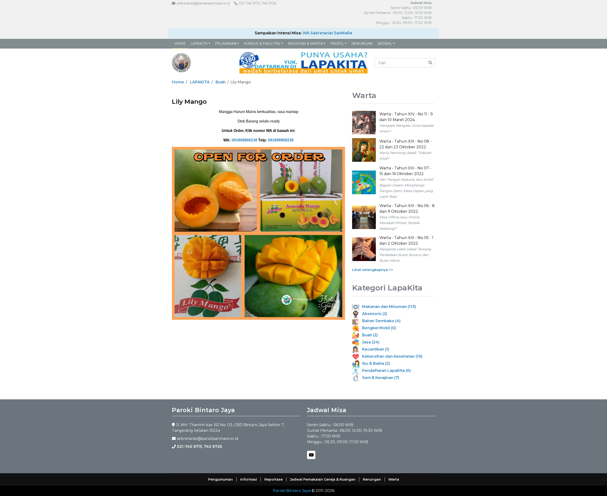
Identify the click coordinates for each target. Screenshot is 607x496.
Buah (220, 82)
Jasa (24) (369, 342)
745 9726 (213, 446)
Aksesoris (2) (373, 313)
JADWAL (384, 43)
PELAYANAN (226, 43)
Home (180, 43)
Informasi (248, 479)
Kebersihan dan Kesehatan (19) (390, 356)
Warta (393, 479)
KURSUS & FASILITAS (262, 43)
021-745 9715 (189, 446)
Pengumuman (220, 479)
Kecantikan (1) (374, 349)
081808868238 (244, 140)
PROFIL (337, 43)
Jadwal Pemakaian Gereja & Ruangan (322, 479)
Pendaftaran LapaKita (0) (385, 370)
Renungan (361, 43)
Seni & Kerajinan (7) (379, 377)
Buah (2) (368, 335)
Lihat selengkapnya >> (372, 269)
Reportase (273, 479)
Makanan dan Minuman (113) (387, 306)
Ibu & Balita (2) (374, 363)
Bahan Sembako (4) (379, 321)
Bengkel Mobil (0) (377, 328)
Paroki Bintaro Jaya (292, 490)
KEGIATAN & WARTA (305, 43)
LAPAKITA (198, 43)
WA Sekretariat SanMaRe (327, 33)
